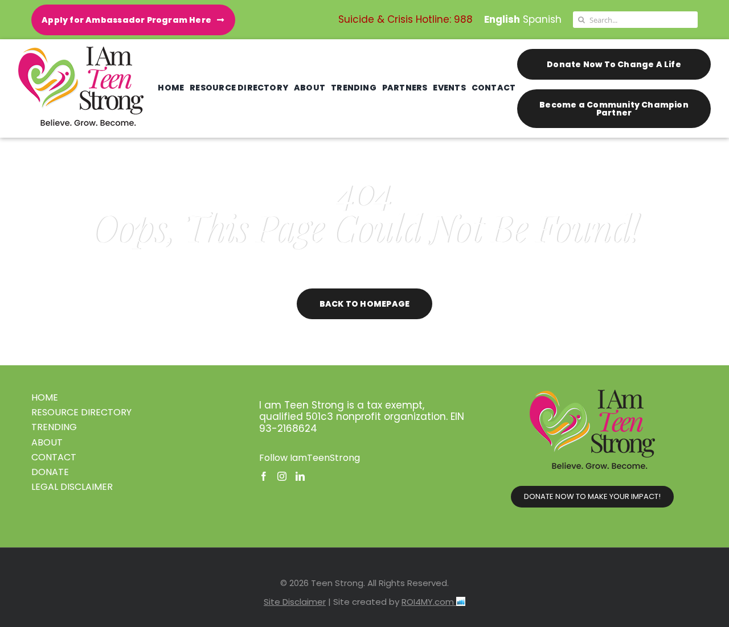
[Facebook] (263, 476)
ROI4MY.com (429, 602)
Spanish (542, 19)
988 (463, 19)
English (502, 19)
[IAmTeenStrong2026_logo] (81, 51)
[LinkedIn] (300, 476)
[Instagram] (281, 476)
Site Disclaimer (295, 602)
